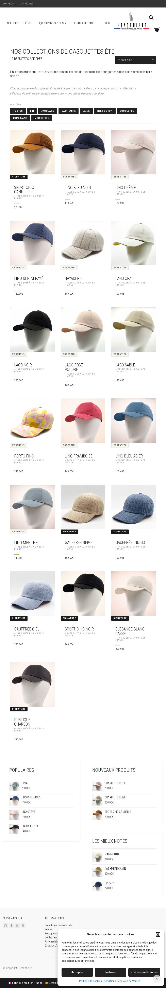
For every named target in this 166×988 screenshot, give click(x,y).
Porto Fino (24, 456)
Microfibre (41, 118)
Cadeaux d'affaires (55, 945)
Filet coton (105, 111)
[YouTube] (23, 925)
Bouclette (127, 111)
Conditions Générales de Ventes (122, 981)
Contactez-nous (54, 937)
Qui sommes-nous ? (52, 23)
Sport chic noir (79, 629)
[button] (158, 935)
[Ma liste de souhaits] (156, 23)
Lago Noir (23, 365)
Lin (32, 111)
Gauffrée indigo (130, 542)
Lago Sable (125, 365)
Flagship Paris (84, 23)
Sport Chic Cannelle (24, 189)
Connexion (9, 3)
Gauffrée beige (79, 542)
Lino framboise (79, 456)
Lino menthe (26, 542)
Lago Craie (124, 278)
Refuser (110, 972)
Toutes (18, 111)
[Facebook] (11, 925)
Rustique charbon (22, 722)
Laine (86, 111)
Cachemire (69, 111)
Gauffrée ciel (26, 629)
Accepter (77, 972)
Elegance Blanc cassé (130, 631)
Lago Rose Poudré (74, 367)
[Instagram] (5, 925)
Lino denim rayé (28, 278)
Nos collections (19, 23)
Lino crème (125, 187)
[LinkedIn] (17, 925)
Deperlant (20, 118)
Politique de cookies (90, 981)
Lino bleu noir (78, 187)
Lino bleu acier (129, 456)
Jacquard (47, 111)
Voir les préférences (144, 972)
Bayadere (73, 278)
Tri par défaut (125, 60)
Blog (106, 23)
